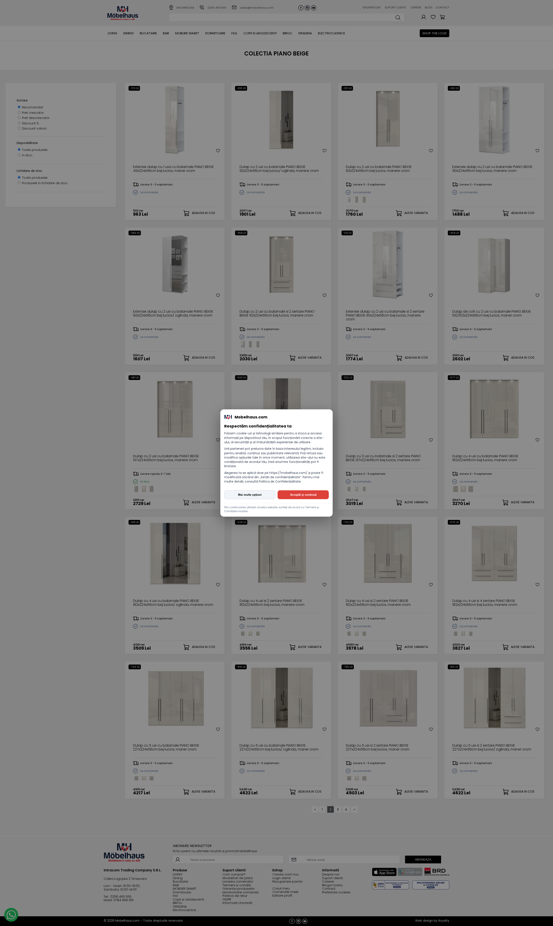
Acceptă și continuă (303, 494)
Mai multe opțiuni (250, 494)
